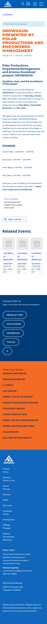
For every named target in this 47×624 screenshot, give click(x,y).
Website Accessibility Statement (8, 537)
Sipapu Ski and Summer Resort (21, 420)
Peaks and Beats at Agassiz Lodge (11, 285)
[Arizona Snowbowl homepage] (8, 4)
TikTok (11, 342)
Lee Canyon (10, 391)
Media (5, 500)
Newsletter (15, 315)
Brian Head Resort (14, 379)
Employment (9, 519)
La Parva (8, 385)
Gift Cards (7, 505)
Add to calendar (14, 219)
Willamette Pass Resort (17, 438)
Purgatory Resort (14, 408)
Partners (7, 494)
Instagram (14, 324)
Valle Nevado (11, 432)
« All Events (7, 15)
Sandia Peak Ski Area (15, 414)
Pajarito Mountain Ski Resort (20, 403)
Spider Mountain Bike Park (18, 426)
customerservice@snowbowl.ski (17, 571)
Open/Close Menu (41, 4)
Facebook (13, 333)
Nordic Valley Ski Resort (18, 397)
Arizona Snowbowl (11, 199)
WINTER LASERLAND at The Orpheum (35, 285)
